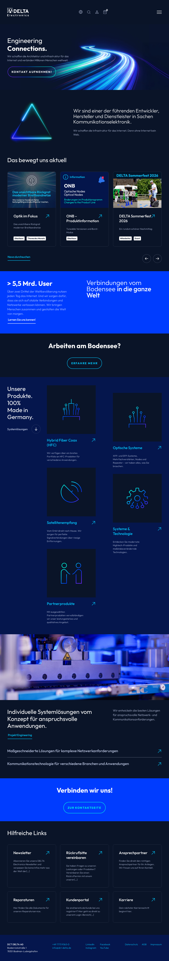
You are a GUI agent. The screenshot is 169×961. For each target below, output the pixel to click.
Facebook (105, 944)
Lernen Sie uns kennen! (21, 319)
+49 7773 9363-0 (60, 944)
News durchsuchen (19, 257)
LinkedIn (90, 944)
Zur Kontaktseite (84, 807)
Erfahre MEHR (84, 363)
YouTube (104, 947)
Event (137, 238)
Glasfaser (19, 238)
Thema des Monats (36, 238)
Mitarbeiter (125, 238)
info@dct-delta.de (61, 947)
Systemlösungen (17, 429)
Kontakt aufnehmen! (32, 72)
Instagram (91, 947)
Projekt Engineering (20, 735)
